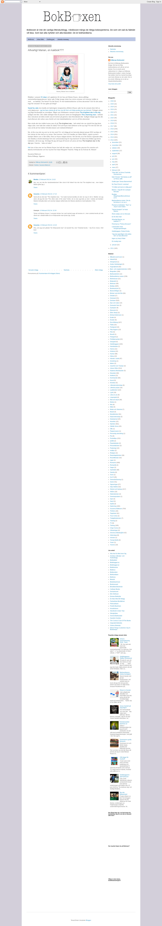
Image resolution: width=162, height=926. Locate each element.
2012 (112, 140)
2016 (112, 129)
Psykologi (113, 448)
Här (29, 147)
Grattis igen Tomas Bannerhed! (122, 181)
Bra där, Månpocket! (123, 793)
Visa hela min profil (114, 84)
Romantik (113, 465)
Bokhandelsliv (114, 274)
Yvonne (112, 545)
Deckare (113, 300)
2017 (112, 126)
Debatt (112, 295)
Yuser (112, 542)
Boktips (112, 286)
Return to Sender (125, 690)
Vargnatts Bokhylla (116, 623)
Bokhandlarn (114, 574)
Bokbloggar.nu (114, 562)
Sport (111, 501)
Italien (112, 363)
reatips (112, 450)
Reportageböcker (115, 455)
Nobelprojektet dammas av (124, 722)
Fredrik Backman (115, 606)
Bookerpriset (114, 288)
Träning (112, 521)
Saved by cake (33, 108)
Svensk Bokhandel (116, 616)
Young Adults (114, 540)
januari (114, 245)
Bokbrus (112, 570)
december (115, 142)
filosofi (112, 334)
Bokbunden (114, 572)
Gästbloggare (50, 39)
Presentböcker (114, 445)
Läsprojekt (113, 397)
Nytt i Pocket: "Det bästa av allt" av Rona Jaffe (122, 178)
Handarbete (114, 346)
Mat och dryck (114, 400)
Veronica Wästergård (117, 533)
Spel (111, 499)
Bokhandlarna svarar (117, 276)
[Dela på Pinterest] (66, 162)
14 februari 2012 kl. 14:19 (48, 225)
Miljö (111, 407)
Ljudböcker (113, 390)
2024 (112, 106)
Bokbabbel (113, 560)
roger (111, 460)
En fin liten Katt (116, 217)
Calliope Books (115, 589)
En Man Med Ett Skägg (117, 599)
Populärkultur (114, 443)
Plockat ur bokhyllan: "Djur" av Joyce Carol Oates (121, 206)
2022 (112, 112)
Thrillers (112, 511)
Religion (113, 453)
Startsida (66, 270)
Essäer (112, 320)
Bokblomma (114, 567)
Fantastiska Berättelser (117, 601)
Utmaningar (114, 530)
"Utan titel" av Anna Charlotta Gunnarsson (121, 173)
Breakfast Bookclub (116, 587)
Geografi (113, 342)
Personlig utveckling (116, 433)
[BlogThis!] (59, 162)
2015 (112, 132)
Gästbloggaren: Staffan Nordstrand (126, 657)
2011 (112, 248)
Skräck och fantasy (116, 489)
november (115, 145)
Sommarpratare (115, 496)
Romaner (113, 462)
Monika (36, 179)
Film (111, 332)
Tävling (112, 525)
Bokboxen (31, 39)
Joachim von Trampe (117, 366)
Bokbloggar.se (114, 565)
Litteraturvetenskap (116, 385)
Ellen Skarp (114, 312)
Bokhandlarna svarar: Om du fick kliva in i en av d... (121, 201)
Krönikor (113, 383)
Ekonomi (113, 310)
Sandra (112, 472)
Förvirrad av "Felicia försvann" (121, 224)
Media (112, 402)
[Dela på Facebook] (64, 162)
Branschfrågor (114, 291)
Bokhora (113, 577)
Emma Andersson (115, 315)
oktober (114, 148)
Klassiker (113, 373)
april (113, 164)
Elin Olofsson (114, 594)
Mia (111, 404)
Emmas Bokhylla (115, 596)
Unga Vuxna (114, 528)
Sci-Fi (112, 477)
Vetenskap (113, 535)
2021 (112, 115)
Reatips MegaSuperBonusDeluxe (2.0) (121, 196)
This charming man (89, 115)
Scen (111, 475)
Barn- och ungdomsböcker (118, 269)
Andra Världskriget (116, 264)
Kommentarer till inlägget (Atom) (49, 273)
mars (114, 167)
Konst (112, 380)
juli (113, 156)
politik (112, 441)
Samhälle (113, 470)
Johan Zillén (40, 39)
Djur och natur (114, 303)
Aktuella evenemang (63, 39)
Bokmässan (114, 279)
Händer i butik (114, 358)
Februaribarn (114, 603)
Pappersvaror (114, 431)
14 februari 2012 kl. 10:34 (48, 210)
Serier (112, 482)
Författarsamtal (115, 339)
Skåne (112, 491)
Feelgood (113, 327)
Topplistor (113, 513)
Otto (111, 429)
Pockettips (113, 438)
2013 (112, 137)
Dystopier (113, 308)
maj (113, 162)
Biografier (113, 271)
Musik (112, 412)
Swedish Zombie (115, 618)
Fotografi (113, 337)
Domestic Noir (114, 305)
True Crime (113, 516)
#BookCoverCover (116, 257)
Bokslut (112, 579)
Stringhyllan (114, 613)
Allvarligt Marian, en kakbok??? (118, 220)
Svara (35, 187)
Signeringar (114, 484)
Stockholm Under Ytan (117, 611)
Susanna (36, 194)
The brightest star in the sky (90, 112)
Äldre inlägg (99, 270)
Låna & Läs (113, 395)
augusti (114, 153)
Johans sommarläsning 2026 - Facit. (125, 640)
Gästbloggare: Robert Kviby (121, 231)
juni (113, 159)
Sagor (112, 467)
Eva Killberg (114, 322)
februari (114, 170)
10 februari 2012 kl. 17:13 (48, 194)
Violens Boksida (115, 625)
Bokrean (113, 283)
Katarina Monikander (117, 370)
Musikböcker (114, 414)
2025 (112, 104)
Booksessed (114, 584)
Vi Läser (44, 97)
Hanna (112, 349)
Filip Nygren (114, 329)
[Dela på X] (62, 162)
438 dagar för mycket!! (124, 758)
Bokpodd (113, 281)
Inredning (113, 361)
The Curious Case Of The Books (120, 620)
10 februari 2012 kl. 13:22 (47, 179)
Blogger (88, 920)
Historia (112, 351)
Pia (111, 436)
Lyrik (111, 392)
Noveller (113, 421)
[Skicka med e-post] (57, 162)
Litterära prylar (114, 387)
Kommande (114, 378)
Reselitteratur (114, 458)
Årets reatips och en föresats (121, 214)
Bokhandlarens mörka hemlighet (125, 673)
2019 (112, 120)
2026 (112, 101)
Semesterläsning (115, 479)
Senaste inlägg (33, 270)
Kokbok (36, 165)
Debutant (113, 298)
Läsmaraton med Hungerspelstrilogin (119, 227)
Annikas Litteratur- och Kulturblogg (117, 556)
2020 (112, 118)
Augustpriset (114, 267)
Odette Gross (114, 426)
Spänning (113, 506)
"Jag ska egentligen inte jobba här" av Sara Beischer (121, 235)
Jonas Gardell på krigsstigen (125, 707)
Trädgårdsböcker (115, 518)
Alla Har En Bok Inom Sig (118, 553)
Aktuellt (112, 259)
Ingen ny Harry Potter (118, 238)
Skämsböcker (114, 494)
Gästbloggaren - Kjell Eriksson (125, 775)
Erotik (112, 317)
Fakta (112, 325)
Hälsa (112, 356)
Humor (112, 354)
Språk (112, 504)
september (115, 151)
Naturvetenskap (115, 417)
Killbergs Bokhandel (117, 60)
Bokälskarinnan (115, 582)
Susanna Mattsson (44, 165)
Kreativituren (114, 608)
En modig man (116, 241)
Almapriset (113, 262)
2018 (112, 123)
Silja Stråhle (114, 487)
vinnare (112, 537)
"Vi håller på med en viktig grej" (122, 187)
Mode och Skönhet (116, 409)
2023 (112, 109)
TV (111, 523)
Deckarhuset (114, 591)
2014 (112, 134)
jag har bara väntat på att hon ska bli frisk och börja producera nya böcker (65, 110)
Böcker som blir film (116, 293)
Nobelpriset (114, 419)
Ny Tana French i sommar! (120, 184)
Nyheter (112, 424)
